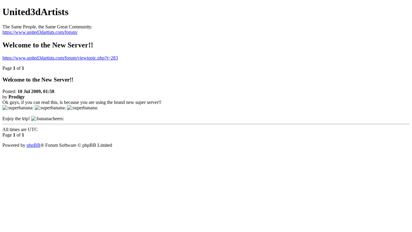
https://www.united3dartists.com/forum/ (40, 32)
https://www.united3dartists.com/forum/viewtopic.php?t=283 (60, 57)
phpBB (33, 145)
